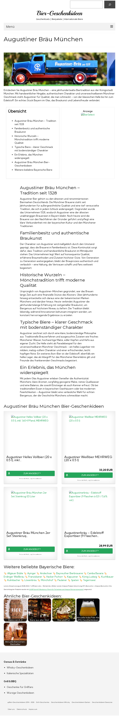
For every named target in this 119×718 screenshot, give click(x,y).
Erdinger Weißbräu (14, 576)
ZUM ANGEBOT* (32, 473)
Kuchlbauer (107, 576)
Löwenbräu (30, 580)
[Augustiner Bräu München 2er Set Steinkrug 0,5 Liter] (30, 510)
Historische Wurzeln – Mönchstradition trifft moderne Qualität (32, 139)
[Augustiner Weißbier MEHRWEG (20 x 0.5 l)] (88, 434)
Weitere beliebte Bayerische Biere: (34, 169)
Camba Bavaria (95, 573)
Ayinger (31, 573)
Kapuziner (72, 576)
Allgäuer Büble (15, 573)
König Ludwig (89, 576)
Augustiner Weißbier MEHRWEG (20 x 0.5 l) (88, 458)
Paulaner (62, 580)
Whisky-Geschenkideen (20, 667)
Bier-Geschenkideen (59, 13)
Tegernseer (89, 580)
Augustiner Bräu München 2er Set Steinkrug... (28, 534)
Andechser (46, 573)
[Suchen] (109, 4)
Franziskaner (35, 576)
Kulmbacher (14, 580)
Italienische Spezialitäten (20, 673)
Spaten (75, 580)
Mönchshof (47, 580)
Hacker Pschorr (54, 576)
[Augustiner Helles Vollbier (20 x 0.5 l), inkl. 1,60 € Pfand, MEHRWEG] (30, 434)
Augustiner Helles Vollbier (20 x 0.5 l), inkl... (29, 458)
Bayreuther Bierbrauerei (69, 573)
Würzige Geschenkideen (20, 692)
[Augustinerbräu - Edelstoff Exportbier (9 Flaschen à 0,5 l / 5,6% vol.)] (88, 510)
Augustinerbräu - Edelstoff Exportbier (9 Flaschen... (84, 534)
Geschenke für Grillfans (20, 687)
